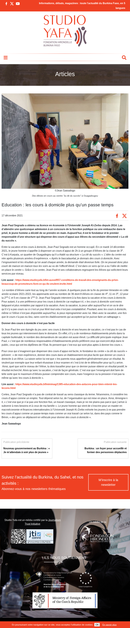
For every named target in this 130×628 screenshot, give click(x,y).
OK (97, 624)
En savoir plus (109, 624)
